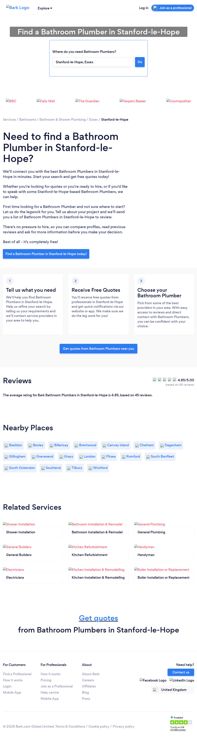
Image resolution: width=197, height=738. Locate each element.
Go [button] (140, 62)
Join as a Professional (57, 686)
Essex (93, 119)
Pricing (46, 680)
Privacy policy (123, 726)
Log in (143, 8)
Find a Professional (17, 674)
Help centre (50, 692)
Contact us (180, 672)
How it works (13, 680)
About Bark (90, 674)
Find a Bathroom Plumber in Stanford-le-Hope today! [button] (46, 254)
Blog (85, 692)
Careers (88, 680)
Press (86, 698)
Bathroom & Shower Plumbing (62, 119)
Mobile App (12, 692)
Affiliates (89, 686)
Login (7, 686)
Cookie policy (98, 726)
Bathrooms (27, 119)
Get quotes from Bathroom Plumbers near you (98, 348)
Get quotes (98, 618)
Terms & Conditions (70, 726)
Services (9, 119)
